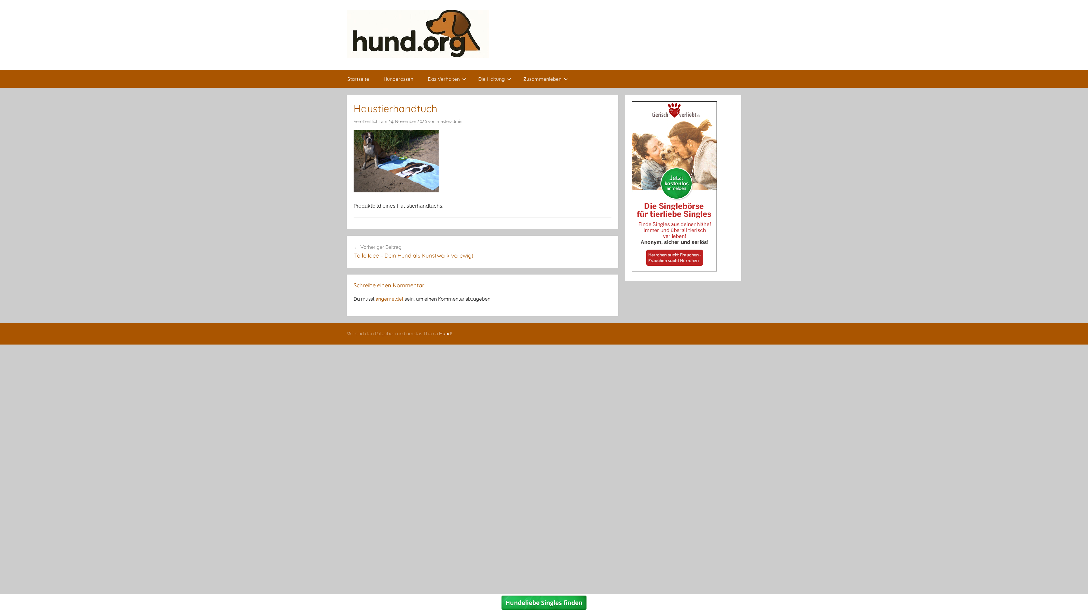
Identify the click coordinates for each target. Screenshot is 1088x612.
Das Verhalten (444, 79)
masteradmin (449, 121)
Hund (445, 333)
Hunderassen (398, 79)
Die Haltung (491, 79)
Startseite (358, 79)
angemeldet (389, 299)
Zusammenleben (542, 79)
